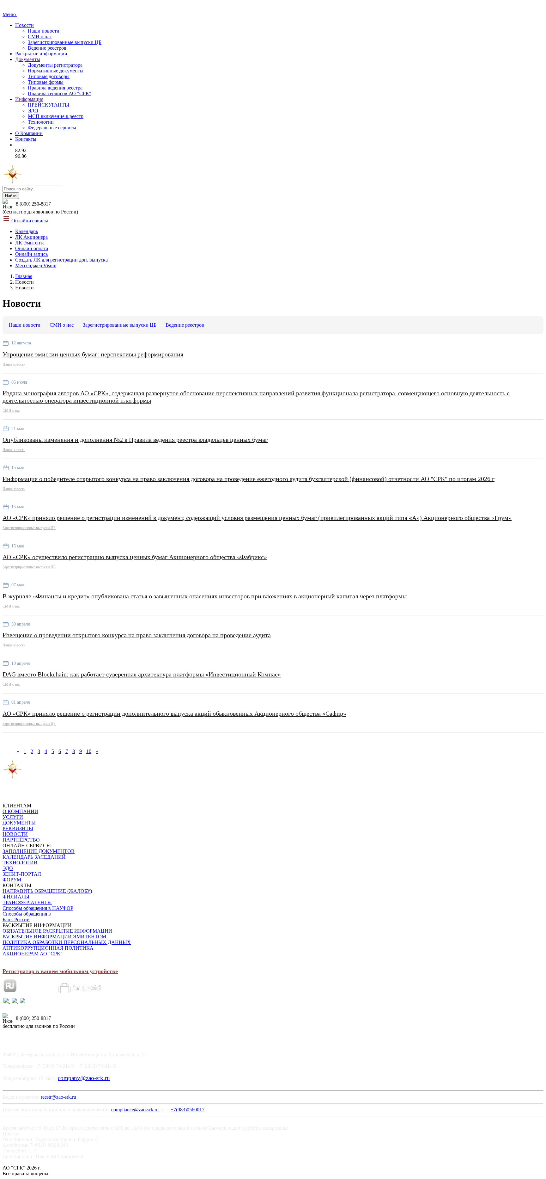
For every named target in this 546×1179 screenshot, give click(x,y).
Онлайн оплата (31, 248)
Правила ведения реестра (55, 87)
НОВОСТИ (15, 834)
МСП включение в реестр (55, 116)
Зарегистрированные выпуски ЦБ (64, 42)
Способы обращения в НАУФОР (38, 908)
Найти (10, 195)
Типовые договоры (49, 76)
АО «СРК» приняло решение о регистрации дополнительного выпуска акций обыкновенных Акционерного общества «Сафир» (174, 713)
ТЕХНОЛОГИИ (20, 862)
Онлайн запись (31, 254)
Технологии (41, 122)
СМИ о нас (40, 36)
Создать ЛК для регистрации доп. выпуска (61, 259)
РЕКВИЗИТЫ (18, 828)
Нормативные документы (55, 70)
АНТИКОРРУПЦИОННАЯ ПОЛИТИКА (48, 948)
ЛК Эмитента (30, 242)
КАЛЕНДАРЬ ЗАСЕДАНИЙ (34, 857)
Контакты (25, 139)
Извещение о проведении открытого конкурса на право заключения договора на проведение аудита (137, 635)
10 (88, 751)
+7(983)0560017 (187, 1109)
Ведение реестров (47, 48)
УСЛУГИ (13, 817)
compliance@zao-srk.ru (135, 1109)
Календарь (26, 231)
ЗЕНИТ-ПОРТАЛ (22, 874)
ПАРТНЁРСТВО (21, 840)
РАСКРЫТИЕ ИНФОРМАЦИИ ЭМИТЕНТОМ (54, 936)
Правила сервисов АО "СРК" (59, 93)
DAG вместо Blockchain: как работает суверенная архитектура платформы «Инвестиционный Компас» (142, 674)
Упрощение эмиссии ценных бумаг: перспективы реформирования (93, 354)
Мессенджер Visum (35, 265)
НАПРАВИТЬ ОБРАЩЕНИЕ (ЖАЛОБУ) (47, 891)
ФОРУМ (12, 879)
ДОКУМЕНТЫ (19, 822)
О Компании (29, 133)
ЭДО (33, 110)
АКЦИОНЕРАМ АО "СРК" (33, 953)
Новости (24, 25)
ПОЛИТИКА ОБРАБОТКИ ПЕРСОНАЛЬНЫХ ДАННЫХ (67, 942)
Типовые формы (46, 82)
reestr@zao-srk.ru (58, 1097)
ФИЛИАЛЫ (16, 896)
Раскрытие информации (41, 53)
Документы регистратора (55, 65)
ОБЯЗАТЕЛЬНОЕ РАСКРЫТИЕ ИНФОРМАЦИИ (57, 931)
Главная (23, 276)
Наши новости (43, 31)
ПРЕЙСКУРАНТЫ (48, 105)
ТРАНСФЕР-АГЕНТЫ (27, 902)
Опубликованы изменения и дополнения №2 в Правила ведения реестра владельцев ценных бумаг (135, 439)
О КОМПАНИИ (20, 811)
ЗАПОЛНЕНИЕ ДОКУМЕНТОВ (39, 851)
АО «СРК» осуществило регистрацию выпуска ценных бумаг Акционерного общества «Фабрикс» (135, 556)
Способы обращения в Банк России (27, 916)
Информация (29, 99)
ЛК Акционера (31, 237)
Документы (27, 59)
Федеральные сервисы (52, 127)
